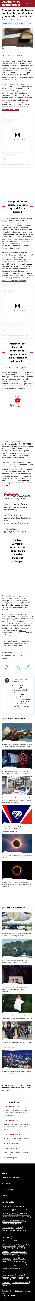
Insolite (5, 1251)
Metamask (6, 1258)
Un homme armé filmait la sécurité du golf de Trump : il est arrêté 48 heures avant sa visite (17, 1017)
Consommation (8, 1227)
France (26, 1244)
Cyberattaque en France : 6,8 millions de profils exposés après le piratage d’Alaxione (16, 772)
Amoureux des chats (21, 1210)
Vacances (6, 1282)
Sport (21, 1279)
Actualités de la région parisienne (13, 1206)
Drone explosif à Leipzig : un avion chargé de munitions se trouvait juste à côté (16, 935)
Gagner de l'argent (9, 1248)
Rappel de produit (8, 1275)
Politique (21, 1261)
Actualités (8, 653)
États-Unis (6, 1285)
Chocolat (7, 655)
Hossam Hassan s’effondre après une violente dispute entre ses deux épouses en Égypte (17, 1155)
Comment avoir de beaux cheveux (13, 1220)
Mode (15, 1258)
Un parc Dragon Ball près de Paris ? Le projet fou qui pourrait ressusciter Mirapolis (16, 1073)
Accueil (4, 1085)
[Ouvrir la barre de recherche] (27, 3)
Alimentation (7, 1210)
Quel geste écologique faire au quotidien (15, 1265)
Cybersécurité (7, 1230)
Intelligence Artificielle (18, 1251)
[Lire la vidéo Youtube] (17, 400)
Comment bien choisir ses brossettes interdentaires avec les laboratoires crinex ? (17, 1127)
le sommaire (13, 55)
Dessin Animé (20, 1230)
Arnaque (5, 1213)
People (5, 1261)
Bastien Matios (17, 682)
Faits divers (6, 1237)
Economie (6, 1234)
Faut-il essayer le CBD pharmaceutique (15, 1241)
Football (18, 1244)
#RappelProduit (11, 493)
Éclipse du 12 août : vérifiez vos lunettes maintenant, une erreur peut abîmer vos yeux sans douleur (17, 884)
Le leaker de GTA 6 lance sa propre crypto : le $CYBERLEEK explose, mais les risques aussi (17, 745)
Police (13, 1261)
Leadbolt (5, 1298)
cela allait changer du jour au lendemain (15, 279)
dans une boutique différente (14, 631)
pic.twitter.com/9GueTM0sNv (17, 523)
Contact (5, 1196)
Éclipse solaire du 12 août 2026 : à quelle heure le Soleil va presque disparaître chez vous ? (17, 857)
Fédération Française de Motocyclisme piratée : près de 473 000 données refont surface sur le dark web (15, 829)
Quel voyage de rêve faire (11, 1272)
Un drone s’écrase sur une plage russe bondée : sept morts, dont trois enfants (15, 961)
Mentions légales (8, 1190)
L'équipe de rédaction (10, 1177)
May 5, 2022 (25, 531)
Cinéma (22, 1213)
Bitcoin (14, 1213)
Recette (20, 1275)
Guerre (21, 1248)
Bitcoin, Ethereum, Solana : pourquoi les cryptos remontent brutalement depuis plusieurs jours (16, 1141)
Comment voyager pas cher (12, 1224)
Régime (5, 1279)
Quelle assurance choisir (10, 1268)
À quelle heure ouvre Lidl (20, 1282)
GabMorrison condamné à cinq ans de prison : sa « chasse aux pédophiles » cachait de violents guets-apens (17, 1045)
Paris (22, 1258)
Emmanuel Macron (18, 1234)
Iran (16, 1254)
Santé (13, 1279)
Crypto (19, 1227)
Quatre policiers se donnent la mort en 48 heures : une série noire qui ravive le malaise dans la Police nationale (16, 800)
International (7, 1254)
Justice (23, 1254)
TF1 (27, 1279)
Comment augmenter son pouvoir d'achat (16, 1217)
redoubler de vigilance (10, 109)
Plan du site (6, 1183)
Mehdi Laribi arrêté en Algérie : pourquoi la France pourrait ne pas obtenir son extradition (15, 989)
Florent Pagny (7, 1244)
